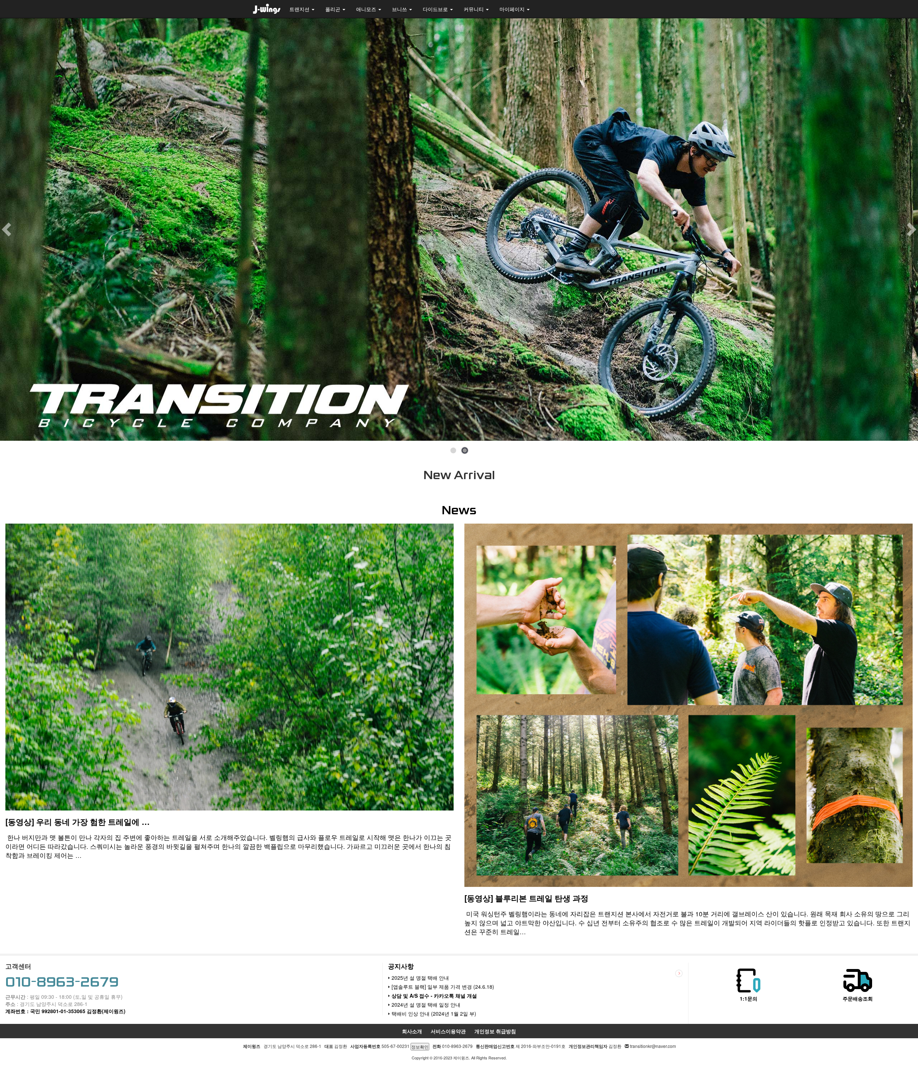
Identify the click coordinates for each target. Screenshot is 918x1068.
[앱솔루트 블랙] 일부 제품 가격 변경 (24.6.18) (443, 986)
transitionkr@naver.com (653, 1046)
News (459, 510)
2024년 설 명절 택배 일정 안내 (426, 1004)
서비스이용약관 (448, 1031)
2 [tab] (464, 450)
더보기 (679, 973)
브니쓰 (400, 9)
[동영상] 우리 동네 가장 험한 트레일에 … (77, 821)
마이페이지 (513, 9)
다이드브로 (436, 9)
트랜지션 (300, 9)
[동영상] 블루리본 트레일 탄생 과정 (526, 898)
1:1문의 (748, 998)
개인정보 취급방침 (495, 1031)
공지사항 (401, 965)
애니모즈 (367, 9)
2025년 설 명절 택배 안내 (420, 977)
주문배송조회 (858, 998)
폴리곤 (333, 9)
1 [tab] (453, 450)
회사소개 (412, 1031)
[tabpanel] (459, 229)
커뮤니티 (474, 9)
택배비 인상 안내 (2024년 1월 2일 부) (434, 1013)
